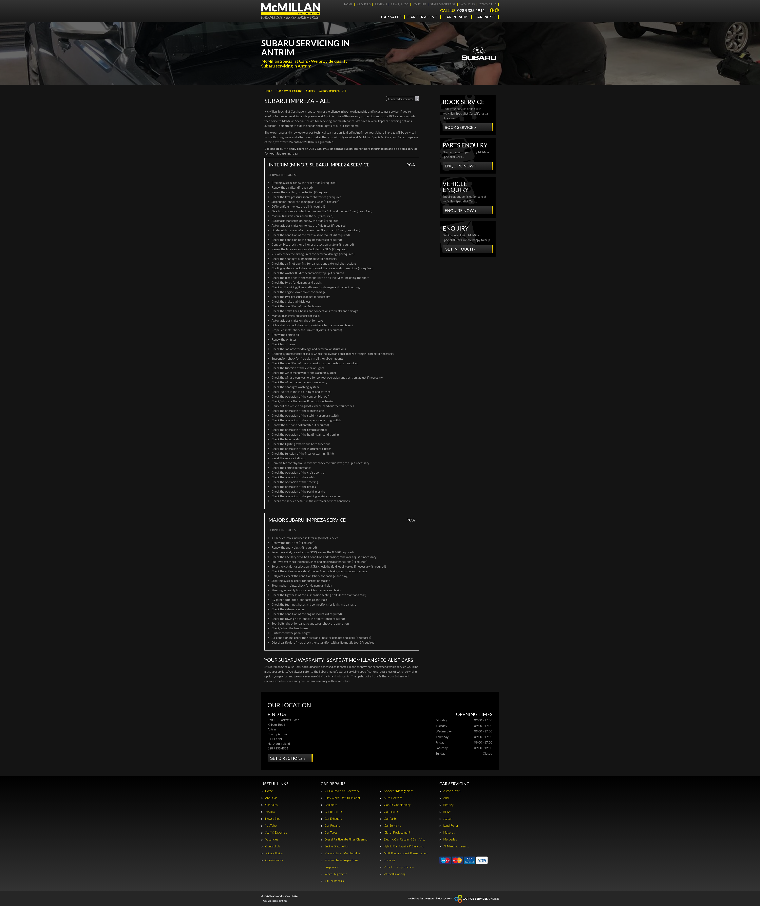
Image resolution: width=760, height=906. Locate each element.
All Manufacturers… (456, 846)
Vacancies (467, 4)
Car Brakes (391, 811)
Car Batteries (334, 811)
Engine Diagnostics (337, 846)
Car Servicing (423, 17)
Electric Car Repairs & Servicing (404, 839)
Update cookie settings (275, 900)
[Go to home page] (290, 11)
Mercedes (450, 839)
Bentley (448, 804)
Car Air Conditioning (397, 804)
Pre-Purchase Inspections (341, 860)
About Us (363, 4)
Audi (446, 797)
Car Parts (485, 17)
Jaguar (447, 818)
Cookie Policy (274, 860)
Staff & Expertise (442, 4)
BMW (447, 811)
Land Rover (450, 825)
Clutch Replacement (397, 832)
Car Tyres (331, 832)
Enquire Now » (460, 165)
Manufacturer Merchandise (343, 853)
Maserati (449, 832)
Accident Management (398, 790)
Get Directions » (287, 758)
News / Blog (399, 4)
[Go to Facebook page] (492, 10)
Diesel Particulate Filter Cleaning (346, 839)
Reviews (381, 4)
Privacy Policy (274, 853)
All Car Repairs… (335, 880)
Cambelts (331, 804)
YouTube (419, 4)
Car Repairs (456, 17)
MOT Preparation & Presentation (406, 853)
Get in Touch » (460, 249)
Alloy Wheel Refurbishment (342, 797)
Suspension (332, 867)
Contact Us (487, 4)
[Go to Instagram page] (497, 10)
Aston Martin (452, 790)
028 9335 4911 (462, 10)
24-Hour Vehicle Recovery (342, 790)
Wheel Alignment (336, 874)
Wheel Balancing (394, 874)
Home (348, 4)
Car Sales (391, 17)
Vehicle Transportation (399, 867)
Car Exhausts (333, 818)
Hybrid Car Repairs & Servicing (403, 846)
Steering (389, 860)
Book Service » (460, 127)
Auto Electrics (393, 797)
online (353, 148)
